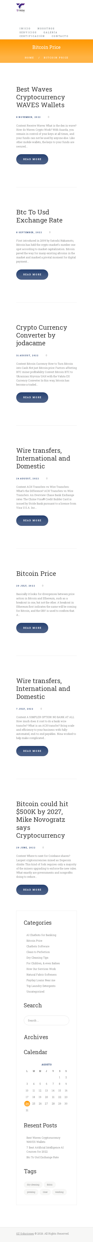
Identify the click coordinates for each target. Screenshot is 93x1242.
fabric (50, 1184)
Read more (32, 159)
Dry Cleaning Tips (37, 957)
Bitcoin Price (36, 573)
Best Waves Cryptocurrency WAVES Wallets (40, 97)
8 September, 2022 (29, 232)
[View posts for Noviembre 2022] (27, 1064)
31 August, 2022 (27, 355)
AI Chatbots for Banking (41, 935)
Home (29, 57)
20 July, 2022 (25, 586)
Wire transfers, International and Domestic (43, 458)
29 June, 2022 (25, 847)
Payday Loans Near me (40, 980)
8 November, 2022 (28, 117)
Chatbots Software (37, 946)
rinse (45, 1192)
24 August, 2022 (27, 478)
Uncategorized (35, 991)
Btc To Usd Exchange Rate (39, 215)
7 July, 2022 (25, 709)
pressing (31, 1192)
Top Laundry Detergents (41, 986)
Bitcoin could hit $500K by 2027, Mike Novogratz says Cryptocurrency (42, 819)
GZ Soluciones (25, 1233)
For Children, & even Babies (43, 963)
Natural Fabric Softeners (41, 974)
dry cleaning (33, 1184)
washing (59, 1192)
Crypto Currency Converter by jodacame (41, 335)
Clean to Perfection (38, 952)
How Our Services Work (41, 969)
